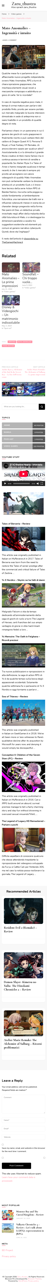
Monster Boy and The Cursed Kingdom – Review (30, 1213)
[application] (23, 474)
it (22, 242)
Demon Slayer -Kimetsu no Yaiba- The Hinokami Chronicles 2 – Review (20, 985)
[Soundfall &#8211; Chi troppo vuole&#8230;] (31, 267)
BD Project (7, 1250)
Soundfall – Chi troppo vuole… (30, 278)
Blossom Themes (34, 1279)
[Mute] (38, 483)
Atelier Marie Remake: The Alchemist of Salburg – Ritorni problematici (23, 1043)
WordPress (22, 1281)
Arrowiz (12, 342)
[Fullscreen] (42, 483)
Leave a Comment (10, 40)
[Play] (5, 483)
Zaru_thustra (24, 3)
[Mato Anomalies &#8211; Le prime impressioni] (11, 267)
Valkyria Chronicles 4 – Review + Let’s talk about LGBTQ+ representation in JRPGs (30, 1229)
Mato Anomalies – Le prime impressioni (10, 280)
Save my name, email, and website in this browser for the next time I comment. (23, 1150)
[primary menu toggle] (3, 5)
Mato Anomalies (24, 342)
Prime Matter (8, 346)
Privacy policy (9, 1256)
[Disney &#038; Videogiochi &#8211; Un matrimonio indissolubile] (11, 300)
